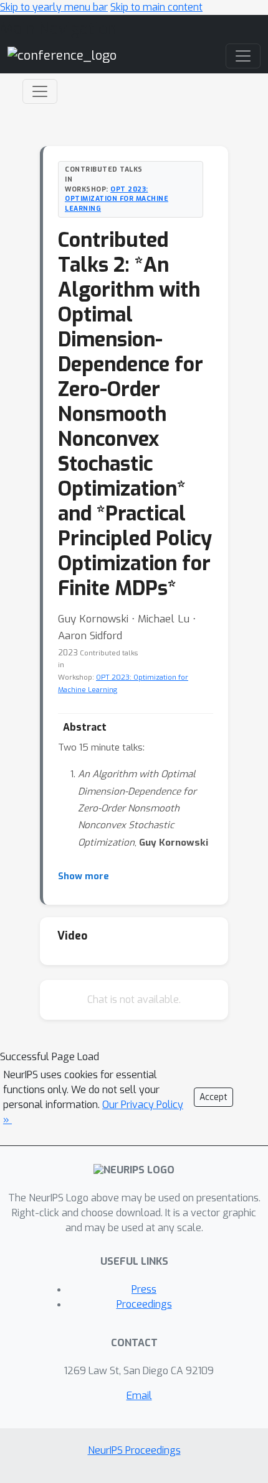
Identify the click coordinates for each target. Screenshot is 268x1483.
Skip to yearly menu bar (54, 7)
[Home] (62, 55)
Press (144, 1289)
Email (139, 1395)
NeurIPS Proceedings (134, 1450)
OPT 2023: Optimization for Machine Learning (116, 199)
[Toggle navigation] (39, 91)
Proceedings (144, 1304)
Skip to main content (156, 7)
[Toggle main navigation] (243, 56)
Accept (213, 1097)
